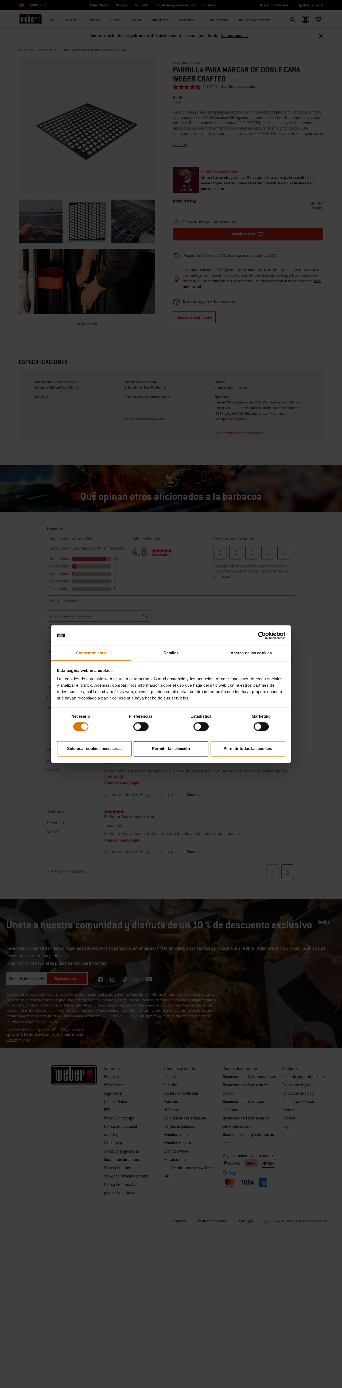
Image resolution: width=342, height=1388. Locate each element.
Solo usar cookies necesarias (94, 749)
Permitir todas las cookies (248, 749)
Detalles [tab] (171, 653)
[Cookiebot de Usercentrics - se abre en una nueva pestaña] (262, 635)
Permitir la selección (171, 749)
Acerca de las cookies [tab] (251, 653)
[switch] (141, 726)
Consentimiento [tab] (91, 653)
